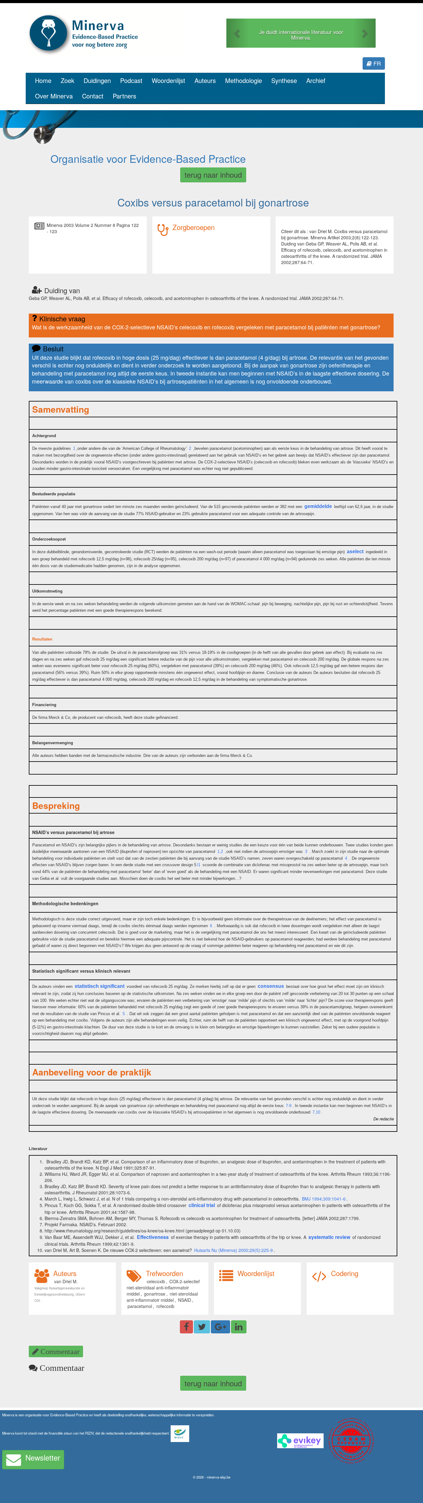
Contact (92, 95)
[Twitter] (202, 1326)
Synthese (284, 80)
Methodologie (243, 80)
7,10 (316, 1112)
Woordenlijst (168, 80)
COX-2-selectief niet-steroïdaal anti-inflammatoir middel (163, 1287)
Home (43, 80)
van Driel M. (66, 1281)
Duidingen (97, 80)
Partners (124, 95)
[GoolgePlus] (220, 1326)
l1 (198, 864)
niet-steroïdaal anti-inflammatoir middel (162, 1297)
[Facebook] (186, 1326)
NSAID (184, 1300)
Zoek (67, 80)
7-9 (288, 1105)
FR (376, 63)
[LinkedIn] (238, 1326)
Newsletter (42, 1457)
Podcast (131, 80)
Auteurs (205, 80)
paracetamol (140, 1306)
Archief (315, 80)
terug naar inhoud (213, 174)
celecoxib (156, 1281)
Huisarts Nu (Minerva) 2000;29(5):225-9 (233, 1250)
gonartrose (154, 1294)
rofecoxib (165, 1306)
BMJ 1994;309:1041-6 (324, 1199)
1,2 (220, 851)
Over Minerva (54, 95)
